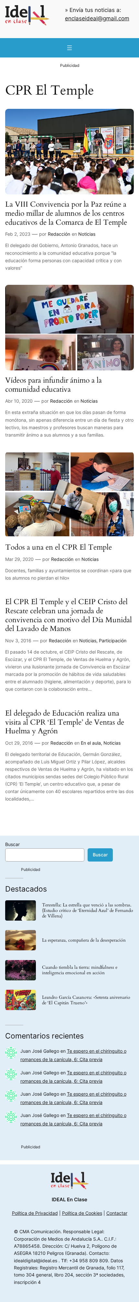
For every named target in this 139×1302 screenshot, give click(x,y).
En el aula (91, 743)
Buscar (12, 844)
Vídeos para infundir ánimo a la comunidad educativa (53, 385)
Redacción (59, 234)
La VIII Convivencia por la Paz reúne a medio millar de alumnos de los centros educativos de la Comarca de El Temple (66, 213)
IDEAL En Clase (69, 1200)
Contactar (116, 1213)
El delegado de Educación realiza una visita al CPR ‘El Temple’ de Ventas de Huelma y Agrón (64, 722)
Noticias (86, 234)
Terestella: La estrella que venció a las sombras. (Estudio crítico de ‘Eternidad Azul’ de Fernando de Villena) (87, 910)
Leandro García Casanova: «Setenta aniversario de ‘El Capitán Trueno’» (86, 1000)
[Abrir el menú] (69, 48)
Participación (112, 640)
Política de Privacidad (35, 1213)
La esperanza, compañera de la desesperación (84, 940)
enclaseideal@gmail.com (97, 18)
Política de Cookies (82, 1213)
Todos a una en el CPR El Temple (58, 547)
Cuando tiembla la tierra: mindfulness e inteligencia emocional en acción (79, 970)
